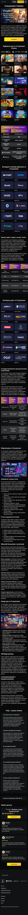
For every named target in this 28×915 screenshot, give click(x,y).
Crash (16, 51)
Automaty (23, 51)
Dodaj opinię (14, 816)
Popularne (3, 51)
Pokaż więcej (14, 864)
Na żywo (9, 52)
